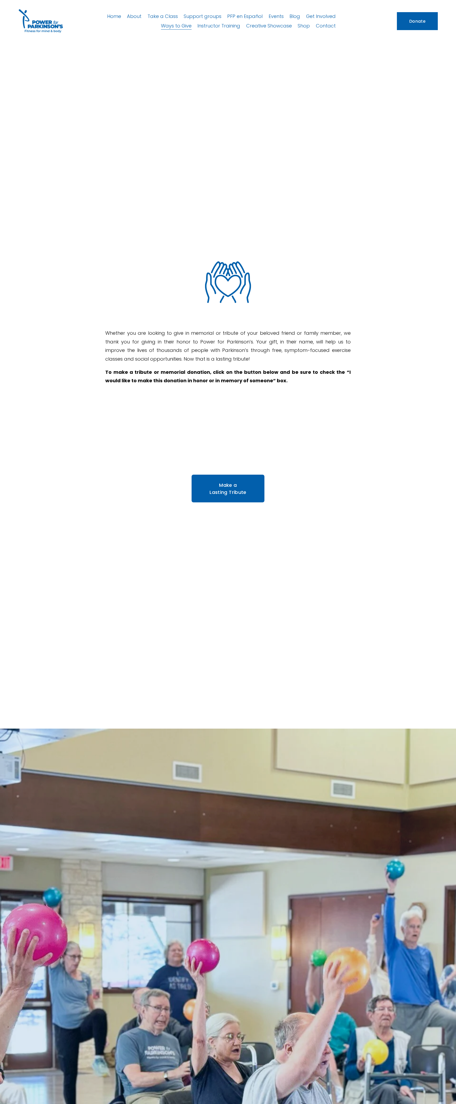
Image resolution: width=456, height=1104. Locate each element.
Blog (294, 16)
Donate (417, 21)
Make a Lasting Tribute (228, 489)
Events (276, 16)
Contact (326, 25)
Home (114, 16)
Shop (304, 25)
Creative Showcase (269, 25)
